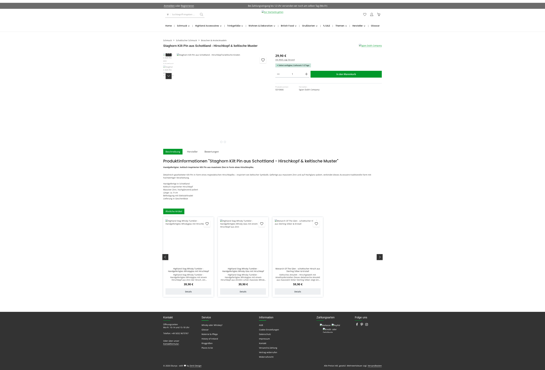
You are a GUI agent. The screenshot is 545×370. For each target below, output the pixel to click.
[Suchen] (202, 14)
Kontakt (262, 343)
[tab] (173, 151)
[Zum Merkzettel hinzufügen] (263, 60)
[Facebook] (357, 325)
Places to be (207, 347)
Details (188, 291)
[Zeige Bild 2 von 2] (225, 142)
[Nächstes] (169, 76)
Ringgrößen (207, 343)
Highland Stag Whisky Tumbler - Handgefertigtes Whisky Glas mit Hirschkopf (243, 269)
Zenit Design (196, 365)
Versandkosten (375, 365)
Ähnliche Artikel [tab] (173, 211)
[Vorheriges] (169, 53)
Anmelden (169, 5)
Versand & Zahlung (268, 347)
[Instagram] (366, 325)
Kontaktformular (171, 343)
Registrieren (187, 5)
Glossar (205, 329)
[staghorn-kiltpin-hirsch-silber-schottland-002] (223, 99)
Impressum (264, 338)
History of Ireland (210, 338)
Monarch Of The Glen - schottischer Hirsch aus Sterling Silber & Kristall (297, 269)
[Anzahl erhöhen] (306, 74)
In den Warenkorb (346, 74)
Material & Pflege (210, 334)
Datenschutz (265, 334)
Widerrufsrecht (266, 357)
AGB (261, 325)
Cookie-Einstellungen (269, 329)
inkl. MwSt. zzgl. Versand (285, 59)
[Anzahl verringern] (278, 74)
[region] (216, 99)
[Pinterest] (362, 325)
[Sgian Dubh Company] (370, 45)
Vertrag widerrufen (268, 352)
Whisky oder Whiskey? (212, 325)
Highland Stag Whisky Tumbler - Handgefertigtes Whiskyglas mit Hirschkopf (188, 269)
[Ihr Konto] (371, 14)
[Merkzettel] (364, 14)
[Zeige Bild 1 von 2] (221, 142)
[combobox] (184, 14)
